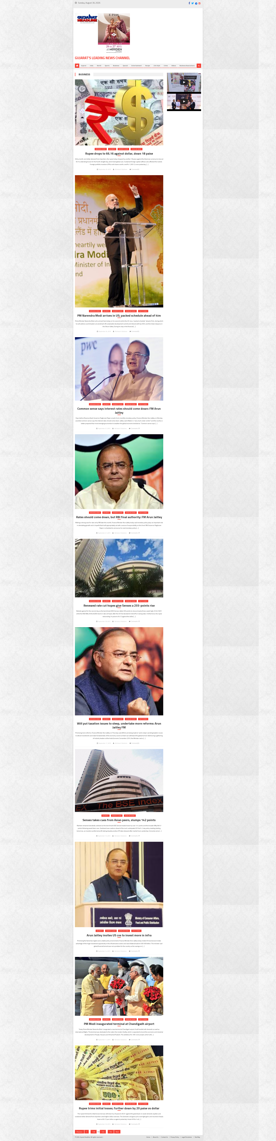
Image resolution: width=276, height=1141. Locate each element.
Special (125, 65)
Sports (107, 65)
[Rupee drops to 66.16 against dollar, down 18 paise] (119, 112)
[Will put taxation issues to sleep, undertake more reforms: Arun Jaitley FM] (119, 671)
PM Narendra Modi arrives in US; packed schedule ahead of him (119, 315)
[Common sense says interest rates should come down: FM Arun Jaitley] (119, 369)
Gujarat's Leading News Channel (102, 57)
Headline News (136, 149)
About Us (155, 1137)
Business (116, 65)
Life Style (157, 65)
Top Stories (143, 311)
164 (110, 1132)
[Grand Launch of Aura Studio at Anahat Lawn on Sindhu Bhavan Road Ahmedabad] (184, 82)
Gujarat (83, 65)
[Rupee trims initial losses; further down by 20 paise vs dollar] (119, 1072)
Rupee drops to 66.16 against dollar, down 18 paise (119, 153)
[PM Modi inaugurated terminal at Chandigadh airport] (119, 986)
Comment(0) (135, 169)
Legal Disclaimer (187, 1137)
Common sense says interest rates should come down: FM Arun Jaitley (119, 411)
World (99, 65)
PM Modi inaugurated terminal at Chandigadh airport (119, 1024)
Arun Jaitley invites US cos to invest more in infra (119, 935)
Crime (166, 65)
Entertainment (136, 65)
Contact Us (164, 1137)
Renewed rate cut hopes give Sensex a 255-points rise (119, 605)
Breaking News (101, 149)
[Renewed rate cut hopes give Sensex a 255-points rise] (119, 568)
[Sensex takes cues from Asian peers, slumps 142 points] (119, 780)
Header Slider (123, 149)
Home (148, 1137)
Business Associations (187, 65)
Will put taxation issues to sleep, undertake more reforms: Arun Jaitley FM (119, 725)
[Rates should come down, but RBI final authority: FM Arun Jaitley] (119, 471)
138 (93, 1132)
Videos (173, 65)
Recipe (147, 65)
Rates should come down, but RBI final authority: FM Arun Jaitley (119, 517)
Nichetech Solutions (121, 169)
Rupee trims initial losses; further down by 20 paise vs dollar (119, 1108)
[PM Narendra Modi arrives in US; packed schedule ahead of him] (119, 241)
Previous (79, 1132)
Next (117, 1132)
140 (103, 1132)
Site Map (197, 1137)
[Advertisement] (168, 30)
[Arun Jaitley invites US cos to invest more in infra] (119, 884)
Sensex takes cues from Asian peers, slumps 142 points (119, 820)
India (91, 65)
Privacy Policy (175, 1137)
